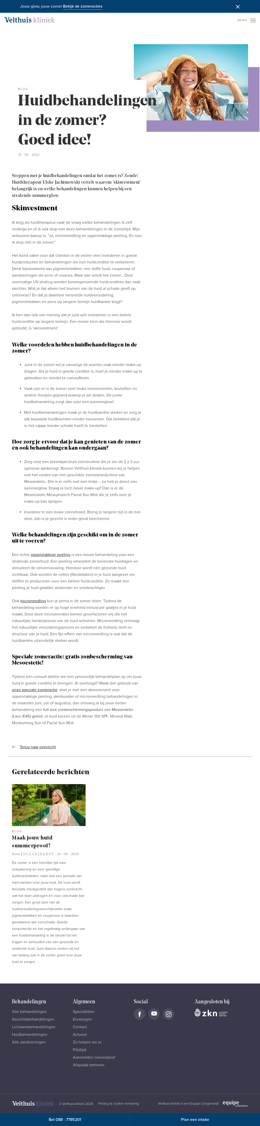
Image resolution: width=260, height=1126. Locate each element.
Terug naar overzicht (38, 747)
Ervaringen (82, 1019)
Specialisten (83, 1011)
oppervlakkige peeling (50, 554)
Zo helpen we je (87, 1042)
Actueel (80, 1034)
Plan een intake (195, 1119)
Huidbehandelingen (29, 1034)
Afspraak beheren (88, 1065)
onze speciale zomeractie (34, 689)
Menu (243, 20)
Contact (80, 1026)
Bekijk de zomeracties (82, 6)
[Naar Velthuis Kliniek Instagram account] (168, 1014)
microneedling (33, 601)
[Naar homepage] (29, 20)
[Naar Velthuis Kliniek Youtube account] (154, 1014)
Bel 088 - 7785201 (65, 1119)
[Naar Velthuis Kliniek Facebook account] (139, 1014)
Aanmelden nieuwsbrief (94, 1057)
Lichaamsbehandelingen (33, 1026)
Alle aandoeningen (29, 1042)
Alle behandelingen (29, 1011)
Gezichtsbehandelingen (33, 1019)
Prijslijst (79, 1049)
